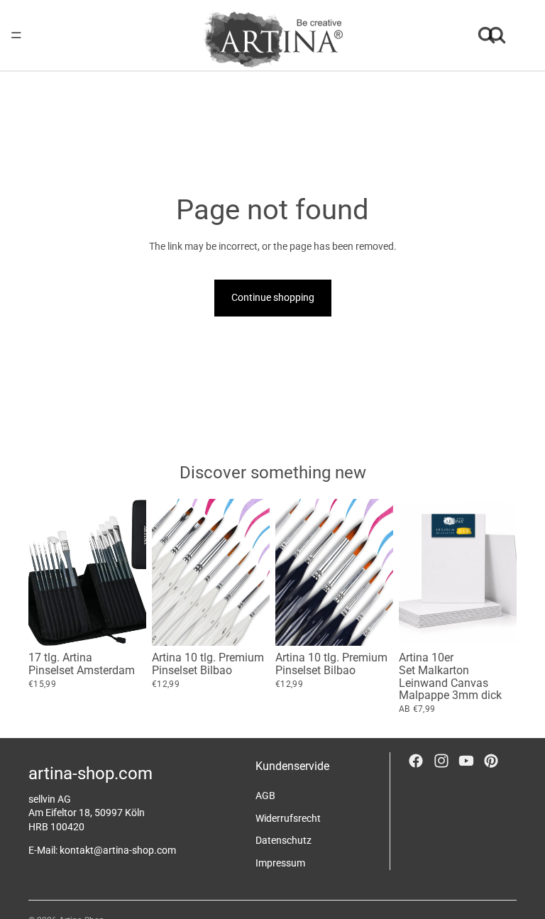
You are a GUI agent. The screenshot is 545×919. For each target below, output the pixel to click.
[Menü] (16, 35)
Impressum (280, 862)
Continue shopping (272, 297)
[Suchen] (486, 35)
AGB (265, 795)
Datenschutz (283, 840)
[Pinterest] (491, 760)
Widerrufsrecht (288, 817)
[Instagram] (441, 760)
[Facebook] (415, 760)
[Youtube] (466, 760)
